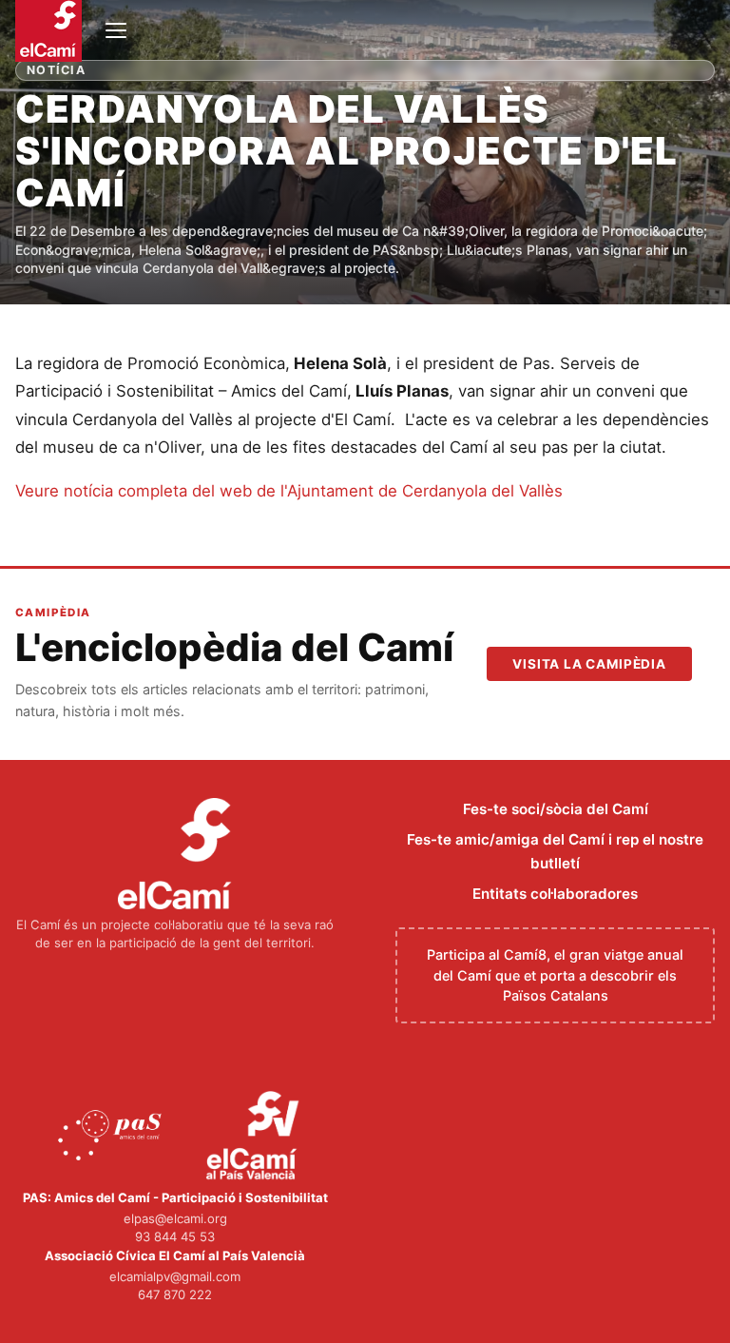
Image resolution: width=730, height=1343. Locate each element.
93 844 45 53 (175, 1236)
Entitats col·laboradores (555, 894)
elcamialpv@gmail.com (174, 1276)
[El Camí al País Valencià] (255, 1136)
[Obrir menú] (116, 30)
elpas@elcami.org (175, 1218)
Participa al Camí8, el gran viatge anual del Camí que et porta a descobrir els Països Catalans (555, 974)
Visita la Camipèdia (589, 664)
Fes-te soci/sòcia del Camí (555, 809)
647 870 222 (175, 1294)
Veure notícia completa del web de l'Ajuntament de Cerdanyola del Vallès (289, 490)
